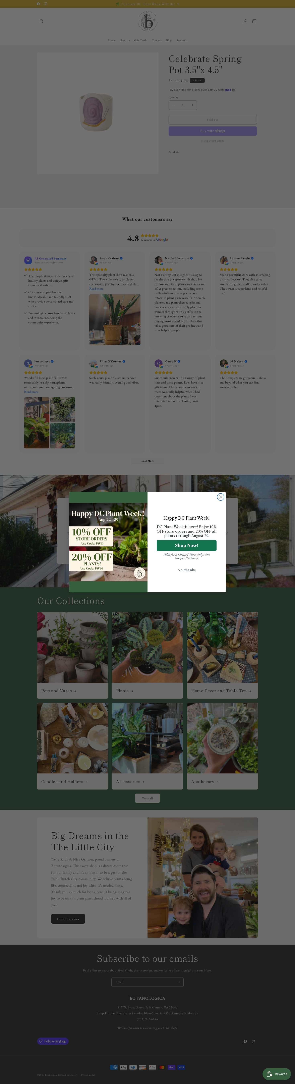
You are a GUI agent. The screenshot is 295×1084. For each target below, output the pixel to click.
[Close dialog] (220, 496)
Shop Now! (186, 545)
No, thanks (187, 570)
